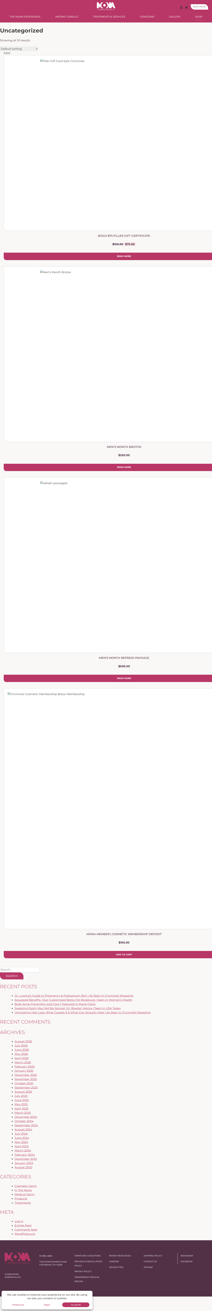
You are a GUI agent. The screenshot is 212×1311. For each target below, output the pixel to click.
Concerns (147, 16)
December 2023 (26, 1159)
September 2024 (26, 1125)
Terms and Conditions (87, 1256)
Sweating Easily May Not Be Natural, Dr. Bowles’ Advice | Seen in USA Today (68, 1008)
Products (21, 1198)
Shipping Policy (153, 1256)
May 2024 (21, 1142)
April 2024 (22, 1146)
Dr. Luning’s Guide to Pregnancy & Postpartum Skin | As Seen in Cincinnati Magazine (74, 995)
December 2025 (26, 1075)
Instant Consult (66, 16)
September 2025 (26, 1087)
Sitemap (148, 1267)
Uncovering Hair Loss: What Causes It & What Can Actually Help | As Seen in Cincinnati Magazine (83, 1012)
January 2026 (24, 1071)
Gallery (174, 16)
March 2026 (23, 1062)
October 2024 (24, 1121)
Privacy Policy (82, 1271)
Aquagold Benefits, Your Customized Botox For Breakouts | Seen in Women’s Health (73, 1000)
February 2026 (25, 1066)
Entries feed (23, 1225)
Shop (198, 16)
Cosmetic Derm (26, 1186)
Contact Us (150, 1261)
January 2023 (24, 1163)
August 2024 (23, 1129)
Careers (114, 1261)
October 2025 (24, 1083)
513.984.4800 (45, 1256)
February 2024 (25, 1154)
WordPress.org (25, 1234)
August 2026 (23, 1041)
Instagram (187, 1256)
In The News (23, 1190)
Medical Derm (24, 1194)
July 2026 (21, 1045)
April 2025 (21, 1108)
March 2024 (23, 1150)
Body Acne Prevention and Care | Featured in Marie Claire (55, 1004)
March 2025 (23, 1112)
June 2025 (22, 1100)
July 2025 (21, 1096)
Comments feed (26, 1229)
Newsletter (116, 1267)
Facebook (186, 1261)
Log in (19, 1221)
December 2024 (26, 1117)
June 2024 (22, 1138)
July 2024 (21, 1133)
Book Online (199, 7)
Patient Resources (120, 1256)
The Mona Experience (25, 16)
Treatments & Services (109, 16)
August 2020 (23, 1167)
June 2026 (22, 1050)
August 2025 (23, 1092)
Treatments (23, 1203)
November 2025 (26, 1079)
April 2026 (22, 1058)
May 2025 (21, 1104)
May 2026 (21, 1054)
